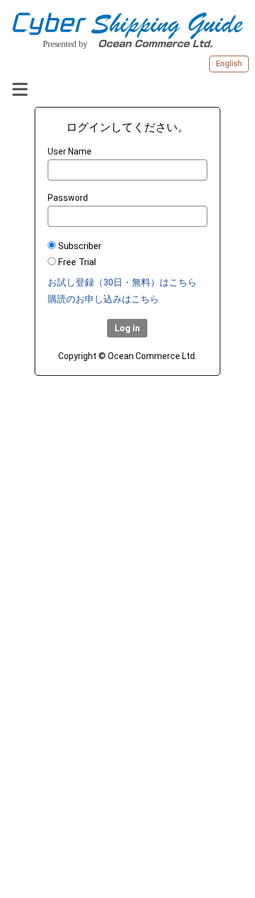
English (229, 63)
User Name (70, 151)
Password (68, 198)
